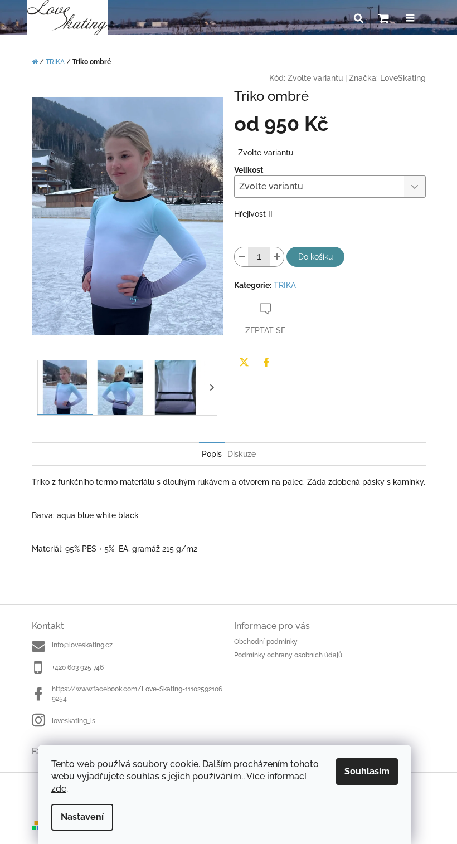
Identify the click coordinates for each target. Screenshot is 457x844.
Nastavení (82, 817)
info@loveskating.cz (82, 645)
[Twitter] (244, 362)
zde (58, 788)
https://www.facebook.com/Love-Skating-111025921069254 (137, 693)
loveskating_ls (73, 721)
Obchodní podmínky (266, 642)
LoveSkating (403, 78)
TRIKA (285, 285)
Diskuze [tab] (241, 454)
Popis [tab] (212, 454)
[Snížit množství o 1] (241, 256)
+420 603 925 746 (78, 667)
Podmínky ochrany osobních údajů (288, 655)
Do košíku (315, 256)
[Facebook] (266, 362)
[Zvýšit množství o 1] (277, 256)
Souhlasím (367, 771)
